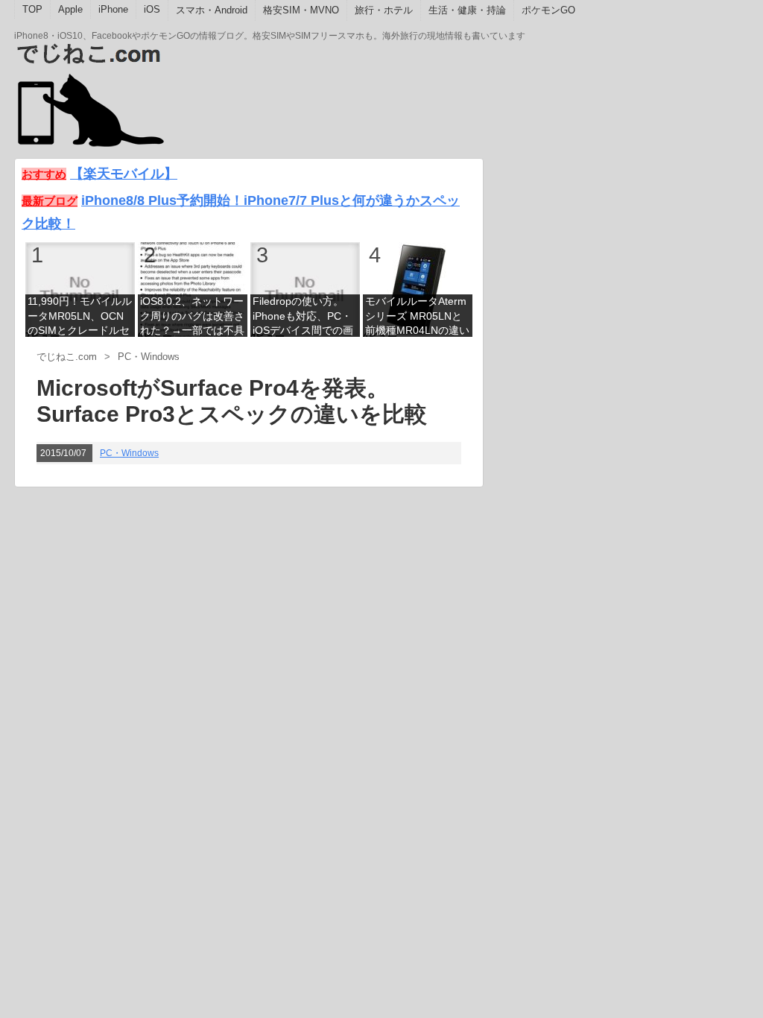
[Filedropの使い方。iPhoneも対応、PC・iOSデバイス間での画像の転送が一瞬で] (305, 288)
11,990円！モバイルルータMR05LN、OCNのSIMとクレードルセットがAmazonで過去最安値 (80, 317)
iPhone (113, 9)
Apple (70, 9)
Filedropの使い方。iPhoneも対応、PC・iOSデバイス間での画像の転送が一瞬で (303, 317)
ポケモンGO (548, 10)
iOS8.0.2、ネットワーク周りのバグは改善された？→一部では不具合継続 (192, 317)
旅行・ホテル (384, 10)
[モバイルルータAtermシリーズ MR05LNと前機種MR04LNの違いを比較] (417, 288)
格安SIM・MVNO (301, 10)
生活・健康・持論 (467, 10)
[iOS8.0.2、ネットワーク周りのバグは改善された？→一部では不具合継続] (192, 288)
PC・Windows (129, 453)
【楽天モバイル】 (123, 173)
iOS (152, 9)
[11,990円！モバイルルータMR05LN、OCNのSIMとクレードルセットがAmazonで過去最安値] (80, 288)
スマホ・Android (211, 10)
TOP (32, 9)
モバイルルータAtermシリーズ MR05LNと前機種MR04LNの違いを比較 (417, 317)
